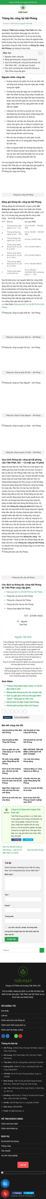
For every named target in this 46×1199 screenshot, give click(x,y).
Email (7, 906)
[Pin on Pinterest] (21, 711)
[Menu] (3, 9)
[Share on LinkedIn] (25, 711)
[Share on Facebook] (8, 711)
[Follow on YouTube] (20, 1036)
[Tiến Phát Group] (23, 9)
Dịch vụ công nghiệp (22, 717)
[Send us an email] (12, 1036)
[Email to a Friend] (16, 711)
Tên (7, 895)
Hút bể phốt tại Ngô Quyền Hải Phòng (23, 702)
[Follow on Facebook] (3, 1036)
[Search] (43, 9)
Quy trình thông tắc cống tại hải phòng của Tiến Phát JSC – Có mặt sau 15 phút (22, 63)
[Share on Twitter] (12, 711)
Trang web (9, 916)
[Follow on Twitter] (8, 1036)
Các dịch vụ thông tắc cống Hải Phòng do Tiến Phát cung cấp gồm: (22, 69)
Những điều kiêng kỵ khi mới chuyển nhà (24, 692)
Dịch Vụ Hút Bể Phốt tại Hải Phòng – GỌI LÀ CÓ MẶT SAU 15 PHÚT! (12, 850)
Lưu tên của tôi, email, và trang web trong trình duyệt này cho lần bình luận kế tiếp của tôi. (22, 931)
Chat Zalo (29, 840)
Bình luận (9, 874)
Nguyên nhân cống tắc (14, 57)
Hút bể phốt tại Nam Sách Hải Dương (22, 705)
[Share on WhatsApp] (4, 711)
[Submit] (42, 950)
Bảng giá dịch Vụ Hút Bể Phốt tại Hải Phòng (24, 592)
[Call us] (16, 1036)
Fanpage (17, 840)
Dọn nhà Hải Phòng (35, 850)
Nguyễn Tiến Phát (26, 23)
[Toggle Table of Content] (39, 53)
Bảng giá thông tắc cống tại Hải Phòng (21, 59)
